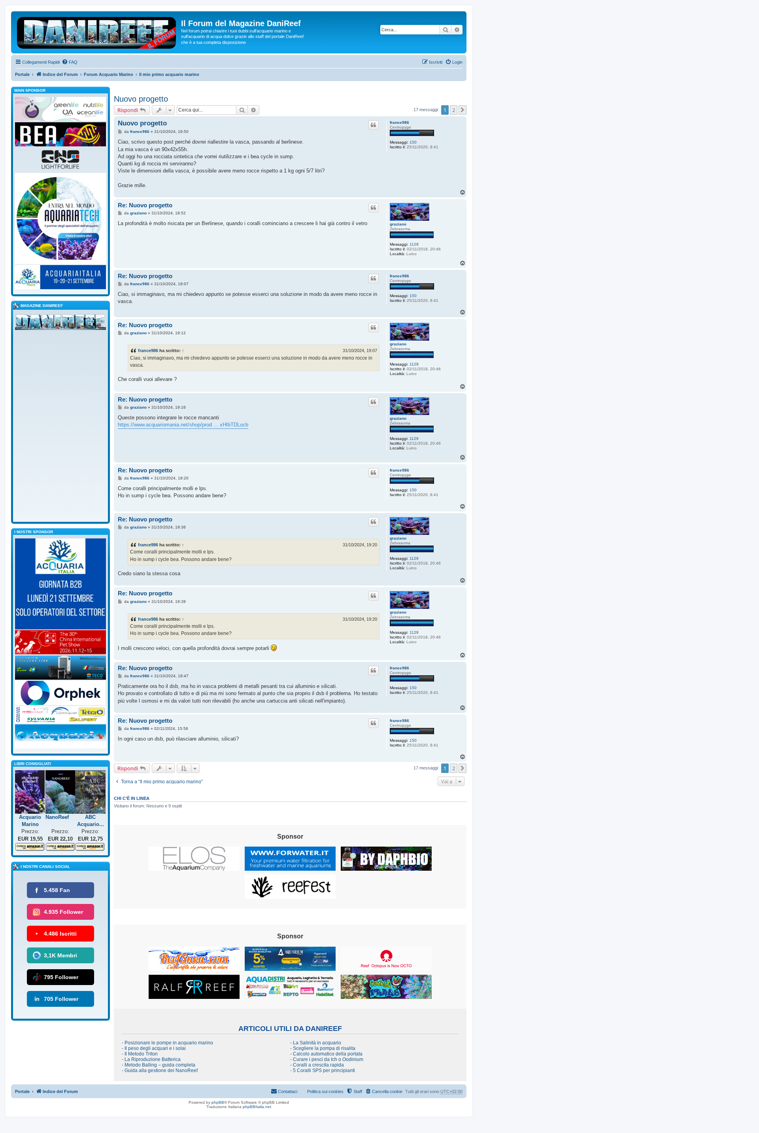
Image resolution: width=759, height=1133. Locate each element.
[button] (462, 110)
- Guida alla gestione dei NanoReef (160, 1070)
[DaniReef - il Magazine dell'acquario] (60, 323)
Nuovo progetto (141, 99)
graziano (398, 224)
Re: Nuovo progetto (145, 205)
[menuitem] (69, 62)
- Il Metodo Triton (140, 1054)
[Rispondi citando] (373, 125)
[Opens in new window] (194, 859)
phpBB (217, 1102)
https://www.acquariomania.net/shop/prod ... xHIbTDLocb (183, 425)
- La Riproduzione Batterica (151, 1059)
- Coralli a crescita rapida (317, 1065)
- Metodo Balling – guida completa (158, 1065)
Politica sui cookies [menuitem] (325, 1091)
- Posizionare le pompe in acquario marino (167, 1043)
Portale (22, 74)
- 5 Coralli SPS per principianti (322, 1070)
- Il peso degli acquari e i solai (154, 1048)
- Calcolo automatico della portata (326, 1054)
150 (413, 142)
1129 (414, 244)
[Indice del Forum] (97, 31)
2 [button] (453, 110)
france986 (399, 122)
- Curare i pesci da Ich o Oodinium (326, 1059)
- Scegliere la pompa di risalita (322, 1048)
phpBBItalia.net (257, 1107)
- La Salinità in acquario (315, 1043)
